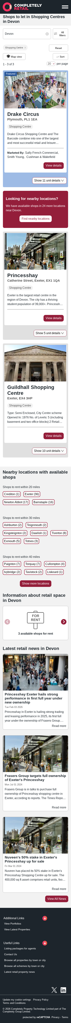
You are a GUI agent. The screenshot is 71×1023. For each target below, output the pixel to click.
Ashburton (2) (12, 525)
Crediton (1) (11, 494)
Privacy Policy (40, 999)
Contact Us (10, 954)
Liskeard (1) (54, 572)
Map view (16, 56)
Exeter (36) (32, 494)
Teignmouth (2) (36, 525)
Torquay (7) (32, 564)
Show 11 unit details (47, 180)
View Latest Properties (17, 929)
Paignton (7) (12, 564)
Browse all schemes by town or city (24, 966)
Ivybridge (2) (12, 572)
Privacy (56, 1017)
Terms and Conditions (14, 1003)
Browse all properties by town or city (25, 960)
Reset (58, 48)
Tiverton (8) (59, 533)
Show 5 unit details (48, 333)
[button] (15, 47)
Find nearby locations (36, 218)
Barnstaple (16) (43, 502)
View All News (56, 898)
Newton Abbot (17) (16, 502)
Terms (65, 1017)
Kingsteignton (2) (15, 533)
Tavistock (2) (33, 572)
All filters (62, 34)
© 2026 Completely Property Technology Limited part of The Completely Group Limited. (34, 1010)
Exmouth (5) (12, 541)
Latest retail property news (19, 971)
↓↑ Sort (60, 56)
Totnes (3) (31, 541)
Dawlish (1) (38, 533)
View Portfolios (12, 923)
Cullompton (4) (54, 564)
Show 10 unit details (47, 450)
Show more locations (35, 583)
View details (54, 165)
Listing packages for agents (20, 948)
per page (62, 63)
